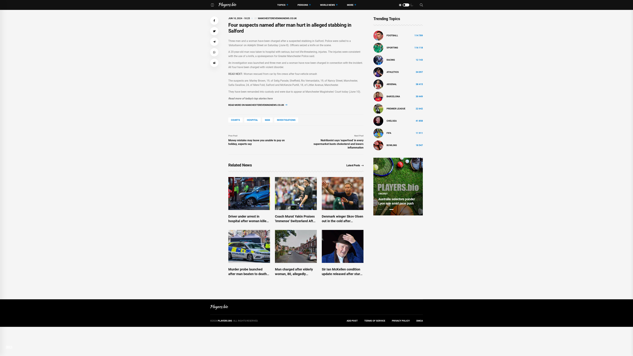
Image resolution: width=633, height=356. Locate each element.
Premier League (396, 108)
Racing (391, 60)
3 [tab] (391, 209)
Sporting (392, 47)
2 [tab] (386, 209)
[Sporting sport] (378, 47)
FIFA (389, 133)
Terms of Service (374, 320)
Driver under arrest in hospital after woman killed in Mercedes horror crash (248, 221)
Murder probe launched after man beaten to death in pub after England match (248, 274)
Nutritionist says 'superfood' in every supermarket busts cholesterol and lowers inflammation (338, 144)
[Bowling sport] (378, 145)
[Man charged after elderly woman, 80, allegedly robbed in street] (296, 246)
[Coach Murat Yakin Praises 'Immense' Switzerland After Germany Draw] (296, 193)
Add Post (352, 320)
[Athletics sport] (378, 72)
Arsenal (392, 84)
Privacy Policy (401, 320)
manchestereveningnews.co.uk (277, 18)
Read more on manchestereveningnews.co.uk (256, 105)
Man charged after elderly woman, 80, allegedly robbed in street (294, 274)
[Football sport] (378, 35)
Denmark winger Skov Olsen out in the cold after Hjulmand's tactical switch (342, 221)
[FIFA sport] (378, 133)
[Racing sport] (378, 60)
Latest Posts (353, 165)
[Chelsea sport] (378, 120)
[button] (214, 20)
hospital (252, 120)
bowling (392, 145)
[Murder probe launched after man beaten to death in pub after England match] (249, 246)
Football (392, 35)
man (267, 120)
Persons (303, 5)
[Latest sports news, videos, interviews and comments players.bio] (227, 5)
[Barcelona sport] (378, 96)
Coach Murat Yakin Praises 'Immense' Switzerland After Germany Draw (295, 221)
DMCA (419, 320)
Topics (281, 5)
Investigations (286, 120)
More (350, 5)
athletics (393, 72)
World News (327, 5)
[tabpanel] (398, 186)
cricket (383, 194)
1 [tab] (380, 209)
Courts (235, 120)
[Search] (421, 5)
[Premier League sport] (378, 108)
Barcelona (393, 96)
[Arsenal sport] (378, 84)
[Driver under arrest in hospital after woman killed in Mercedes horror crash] (249, 193)
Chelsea (392, 120)
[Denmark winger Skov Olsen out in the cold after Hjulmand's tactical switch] (342, 193)
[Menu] (212, 5)
